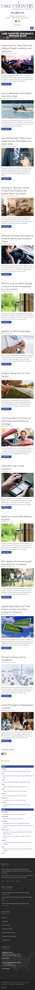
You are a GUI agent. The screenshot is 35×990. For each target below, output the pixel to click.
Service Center (6, 925)
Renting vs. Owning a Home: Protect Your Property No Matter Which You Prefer (15, 190)
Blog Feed (6, 761)
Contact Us (5, 921)
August (4, 769)
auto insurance (8, 448)
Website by (21, 984)
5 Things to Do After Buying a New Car (13, 819)
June (3, 780)
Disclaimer (4, 984)
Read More (5, 84)
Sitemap (18, 881)
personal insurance (11, 450)
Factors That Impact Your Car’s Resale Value (15, 791)
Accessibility (12, 984)
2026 (3, 766)
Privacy (27, 982)
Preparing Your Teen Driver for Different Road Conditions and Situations (16, 48)
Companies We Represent (9, 936)
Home (2, 881)
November (5, 816)
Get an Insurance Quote (8, 932)
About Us (4, 917)
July (3, 773)
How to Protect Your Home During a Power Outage (16, 771)
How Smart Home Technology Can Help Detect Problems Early (17, 899)
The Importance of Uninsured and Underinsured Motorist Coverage (16, 421)
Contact (13, 881)
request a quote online (21, 875)
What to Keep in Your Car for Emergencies (14, 814)
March (4, 793)
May (3, 784)
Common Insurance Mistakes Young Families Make (16, 782)
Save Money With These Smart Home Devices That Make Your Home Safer (16, 141)
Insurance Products (7, 929)
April (3, 789)
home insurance (17, 319)
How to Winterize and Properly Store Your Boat (16, 95)
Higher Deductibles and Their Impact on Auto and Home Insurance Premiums (15, 609)
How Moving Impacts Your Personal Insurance (15, 786)
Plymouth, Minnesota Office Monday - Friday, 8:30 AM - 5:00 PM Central (17, 17)
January (4, 802)
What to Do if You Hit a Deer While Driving (14, 800)
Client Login (17, 24)
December (5, 812)
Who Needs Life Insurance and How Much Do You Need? (16, 563)
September (5, 830)
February (4, 798)
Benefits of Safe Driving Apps (15, 331)
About (7, 881)
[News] (19, 21)
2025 (3, 809)
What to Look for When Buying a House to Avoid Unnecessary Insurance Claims (16, 286)
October (4, 821)
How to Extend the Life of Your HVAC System (15, 796)
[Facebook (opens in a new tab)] (16, 21)
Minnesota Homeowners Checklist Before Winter (16, 823)
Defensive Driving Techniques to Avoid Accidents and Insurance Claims (17, 238)
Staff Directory (6, 940)
